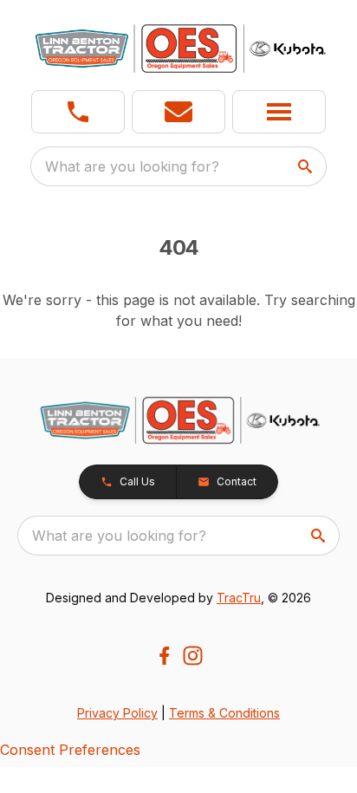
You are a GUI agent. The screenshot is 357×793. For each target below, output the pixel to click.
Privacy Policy (117, 712)
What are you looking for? (132, 166)
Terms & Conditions (224, 712)
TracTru (239, 597)
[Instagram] (193, 656)
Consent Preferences (70, 749)
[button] (78, 111)
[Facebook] (164, 656)
